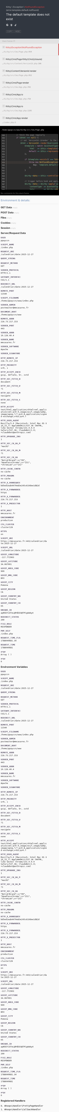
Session (5, 227)
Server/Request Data (13, 233)
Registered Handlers (13, 1100)
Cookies (5, 222)
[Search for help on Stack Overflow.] (15, 25)
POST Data (7, 212)
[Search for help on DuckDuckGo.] (11, 25)
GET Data (6, 207)
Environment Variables (14, 666)
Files (3, 217)
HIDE (17, 31)
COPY (10, 31)
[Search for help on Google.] (7, 25)
